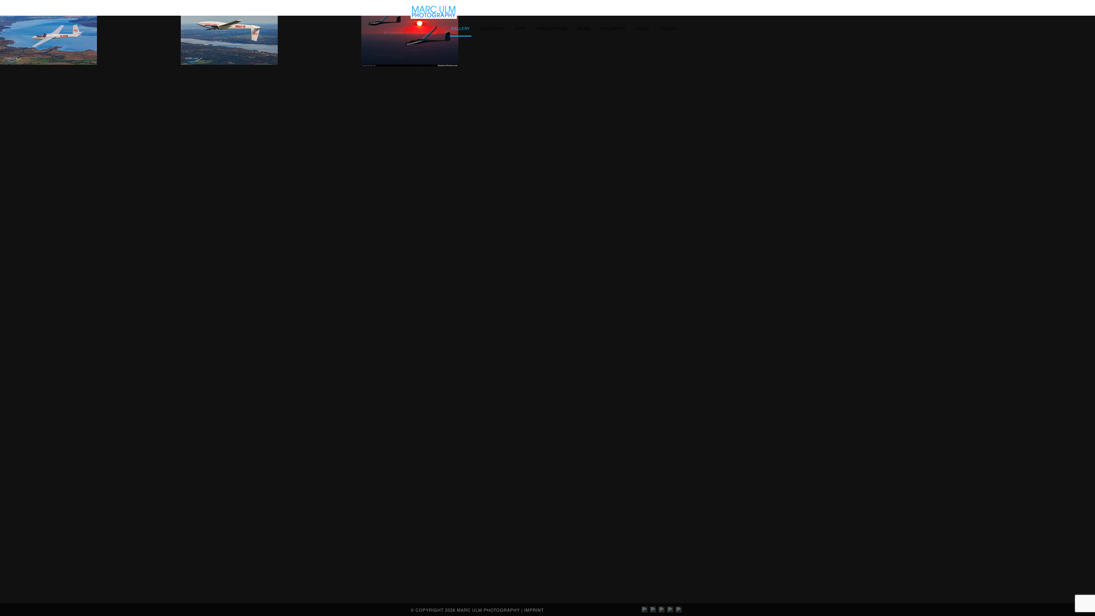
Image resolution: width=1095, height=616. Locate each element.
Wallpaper (612, 28)
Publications (552, 28)
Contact (669, 28)
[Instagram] (644, 610)
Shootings (492, 28)
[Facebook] (679, 610)
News (584, 28)
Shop (521, 28)
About (642, 28)
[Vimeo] (661, 610)
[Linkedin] (653, 610)
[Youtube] (670, 610)
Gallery (460, 28)
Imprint (534, 610)
